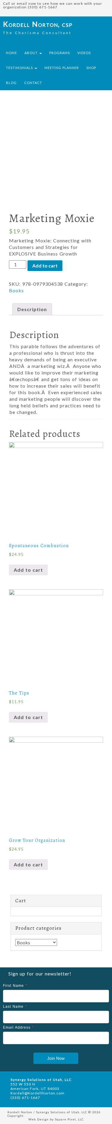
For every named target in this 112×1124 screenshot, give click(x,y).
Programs (59, 53)
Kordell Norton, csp (38, 24)
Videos (84, 53)
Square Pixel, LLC (69, 1119)
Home (11, 53)
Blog (11, 83)
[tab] (32, 309)
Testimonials (20, 68)
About (31, 53)
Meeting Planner (62, 68)
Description (32, 309)
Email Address (18, 1027)
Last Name (15, 1006)
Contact (33, 83)
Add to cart (45, 265)
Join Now (56, 1058)
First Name (15, 986)
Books (16, 290)
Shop (91, 68)
